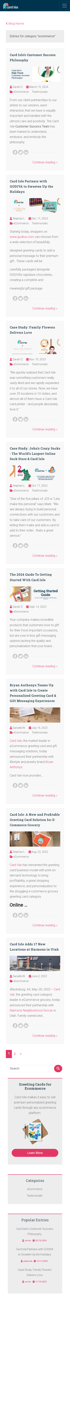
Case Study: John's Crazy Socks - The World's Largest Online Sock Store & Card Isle (35, 453)
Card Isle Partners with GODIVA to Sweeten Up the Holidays (31, 186)
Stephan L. (19, 218)
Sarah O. (18, 86)
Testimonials (40, 91)
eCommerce (21, 91)
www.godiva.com (22, 237)
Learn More (35, 1153)
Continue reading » (44, 162)
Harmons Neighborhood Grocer (31, 1010)
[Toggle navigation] (64, 6)
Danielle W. (19, 727)
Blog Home (16, 23)
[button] (57, 6)
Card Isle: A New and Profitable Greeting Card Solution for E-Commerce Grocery (35, 819)
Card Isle (16, 741)
